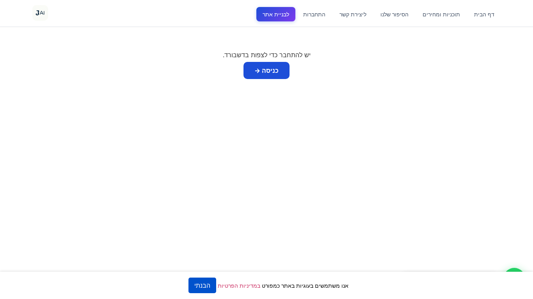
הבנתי (202, 285)
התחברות (314, 14)
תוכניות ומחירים (441, 14)
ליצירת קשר (352, 14)
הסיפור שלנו (394, 14)
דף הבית (484, 14)
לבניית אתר (276, 14)
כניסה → (266, 70)
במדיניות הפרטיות (239, 285)
